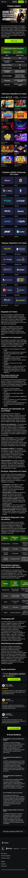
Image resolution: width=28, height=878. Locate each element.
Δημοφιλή (3, 97)
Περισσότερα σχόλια (14, 728)
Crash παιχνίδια (17, 97)
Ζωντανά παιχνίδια (10, 97)
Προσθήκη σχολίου (14, 679)
